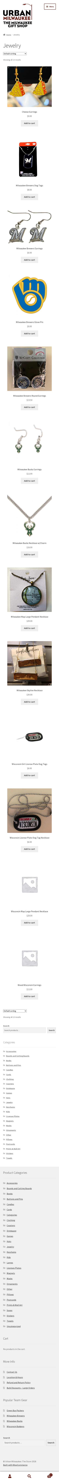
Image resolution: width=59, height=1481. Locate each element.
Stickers (9, 1153)
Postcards (10, 1144)
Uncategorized (14, 1326)
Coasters (10, 1084)
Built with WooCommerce (15, 1465)
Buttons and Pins (13, 1065)
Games (9, 1093)
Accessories (11, 1051)
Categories (12, 1215)
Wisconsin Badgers (15, 1426)
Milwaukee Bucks (15, 1421)
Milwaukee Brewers (16, 1415)
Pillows (9, 1139)
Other (8, 1135)
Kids (8, 1111)
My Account (10, 1476)
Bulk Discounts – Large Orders (21, 1387)
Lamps (10, 1262)
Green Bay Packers (15, 1410)
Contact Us (12, 1372)
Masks (9, 1125)
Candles (9, 1070)
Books (8, 1060)
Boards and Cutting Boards (17, 1056)
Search (6, 1026)
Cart (45, 1474)
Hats (8, 1098)
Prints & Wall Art (13, 1149)
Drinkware (10, 1088)
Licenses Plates (12, 1116)
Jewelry (9, 1102)
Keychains (10, 1107)
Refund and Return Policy (18, 1382)
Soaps (9, 1310)
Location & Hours (15, 1377)
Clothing (10, 1079)
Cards (8, 1074)
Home (8, 34)
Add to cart (29, 123)
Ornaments (11, 1130)
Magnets (10, 1121)
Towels (9, 1158)
